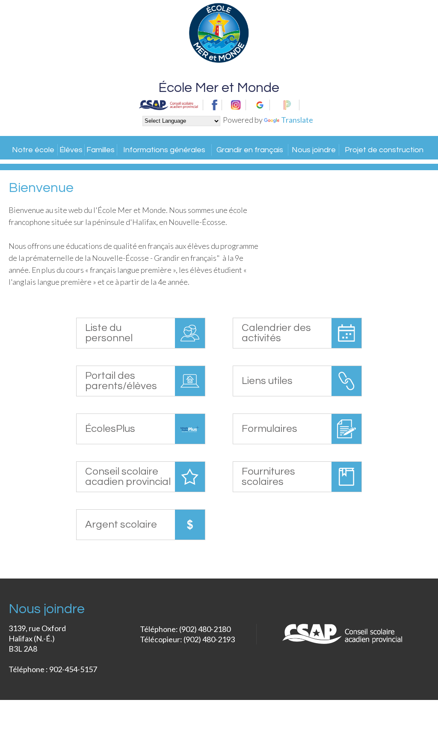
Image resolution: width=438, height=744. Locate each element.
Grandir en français (249, 150)
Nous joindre (314, 150)
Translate (297, 119)
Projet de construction (384, 150)
